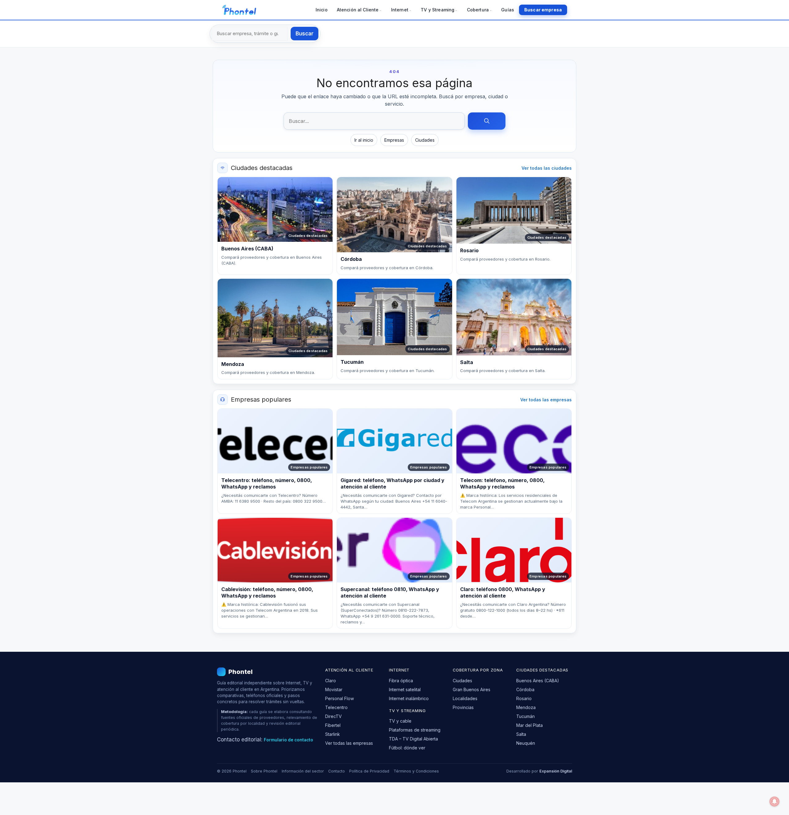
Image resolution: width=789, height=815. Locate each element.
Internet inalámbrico (409, 698)
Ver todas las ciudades (546, 168)
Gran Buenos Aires (471, 689)
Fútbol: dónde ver (407, 747)
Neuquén (525, 743)
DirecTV (333, 716)
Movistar (333, 689)
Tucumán (525, 716)
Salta (521, 734)
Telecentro (336, 707)
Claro (330, 680)
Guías (507, 9)
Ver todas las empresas (546, 399)
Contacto (336, 771)
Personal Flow (339, 698)
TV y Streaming (437, 9)
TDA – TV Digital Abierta (413, 738)
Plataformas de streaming (414, 729)
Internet (399, 9)
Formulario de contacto (288, 739)
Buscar (304, 33)
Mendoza (526, 707)
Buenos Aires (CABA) (537, 680)
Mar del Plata (529, 725)
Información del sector (303, 771)
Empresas (394, 140)
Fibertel (333, 725)
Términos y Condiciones (416, 771)
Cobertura (478, 9)
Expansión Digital (555, 771)
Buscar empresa (543, 9)
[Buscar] (486, 121)
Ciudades (425, 140)
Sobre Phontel (264, 771)
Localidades (465, 698)
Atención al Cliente (358, 9)
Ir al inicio (363, 140)
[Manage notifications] (774, 801)
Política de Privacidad (369, 771)
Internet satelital (405, 689)
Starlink (332, 734)
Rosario (524, 698)
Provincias (463, 707)
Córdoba (525, 689)
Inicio (322, 9)
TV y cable (400, 721)
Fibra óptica (401, 680)
